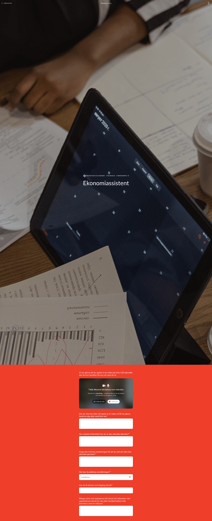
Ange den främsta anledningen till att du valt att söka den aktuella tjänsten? (105, 453)
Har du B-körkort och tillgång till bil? (96, 485)
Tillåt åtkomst (114, 401)
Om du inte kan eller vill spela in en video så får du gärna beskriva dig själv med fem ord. (104, 415)
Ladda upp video (100, 401)
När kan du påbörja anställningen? (95, 472)
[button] (208, 3)
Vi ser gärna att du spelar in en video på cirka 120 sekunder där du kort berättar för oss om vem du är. (106, 373)
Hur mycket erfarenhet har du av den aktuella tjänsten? (104, 434)
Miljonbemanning (106, 3)
